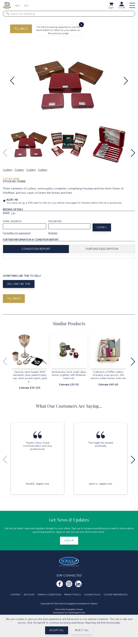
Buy (17, 5)
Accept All (56, 630)
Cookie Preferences (116, 594)
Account (29, 594)
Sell (26, 5)
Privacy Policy (72, 594)
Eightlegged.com (76, 612)
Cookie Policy (92, 594)
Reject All (82, 630)
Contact (15, 594)
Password (55, 221)
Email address (12, 221)
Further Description (102, 248)
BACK (24, 28)
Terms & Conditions (49, 594)
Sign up (69, 540)
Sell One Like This (18, 284)
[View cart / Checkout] (111, 3)
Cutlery (7, 169)
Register (53, 233)
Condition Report (36, 248)
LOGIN (121, 7)
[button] (12, 81)
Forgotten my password (16, 233)
